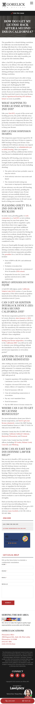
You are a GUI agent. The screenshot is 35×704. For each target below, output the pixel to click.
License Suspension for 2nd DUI (14, 528)
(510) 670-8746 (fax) (8, 644)
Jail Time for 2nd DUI (10, 524)
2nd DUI (7, 518)
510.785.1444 (18, 13)
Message (5, 584)
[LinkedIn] (11, 675)
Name (4, 564)
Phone (4, 571)
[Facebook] (17, 675)
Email (4, 577)
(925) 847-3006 (7, 642)
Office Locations (13, 630)
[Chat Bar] (17, 701)
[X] (23, 675)
